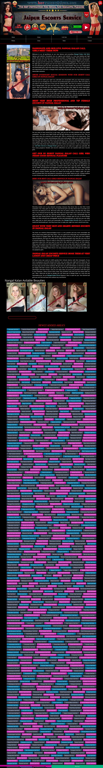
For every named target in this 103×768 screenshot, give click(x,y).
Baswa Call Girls (60, 483)
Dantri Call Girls (59, 734)
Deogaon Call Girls (62, 750)
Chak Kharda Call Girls (13, 626)
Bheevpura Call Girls (13, 543)
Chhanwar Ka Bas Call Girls (61, 676)
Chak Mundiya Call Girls (88, 628)
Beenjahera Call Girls (89, 491)
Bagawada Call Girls (89, 398)
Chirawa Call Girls (48, 694)
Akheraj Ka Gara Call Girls (41, 348)
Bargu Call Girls (39, 448)
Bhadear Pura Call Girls (41, 501)
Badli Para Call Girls (78, 393)
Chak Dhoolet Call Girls (14, 620)
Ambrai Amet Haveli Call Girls (87, 358)
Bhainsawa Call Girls (77, 506)
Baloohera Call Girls (43, 422)
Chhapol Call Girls (29, 678)
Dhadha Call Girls (45, 763)
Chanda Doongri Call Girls (14, 647)
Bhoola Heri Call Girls (13, 557)
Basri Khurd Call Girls (44, 480)
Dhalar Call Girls (80, 763)
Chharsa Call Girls (62, 681)
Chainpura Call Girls (90, 607)
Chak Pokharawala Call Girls (88, 631)
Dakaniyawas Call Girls (14, 723)
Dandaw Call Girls (90, 729)
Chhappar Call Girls (43, 678)
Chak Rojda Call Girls (31, 633)
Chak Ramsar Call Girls (15, 633)
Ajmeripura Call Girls (89, 342)
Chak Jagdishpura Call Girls (34, 623)
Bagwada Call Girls (75, 406)
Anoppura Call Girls (80, 369)
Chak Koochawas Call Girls (60, 626)
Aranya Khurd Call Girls (28, 374)
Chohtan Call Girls (90, 700)
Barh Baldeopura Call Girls (87, 448)
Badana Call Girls (90, 385)
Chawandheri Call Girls (62, 668)
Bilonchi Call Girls (78, 575)
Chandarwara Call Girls (31, 649)
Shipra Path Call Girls (57, 329)
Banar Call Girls (60, 430)
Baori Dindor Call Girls (26, 440)
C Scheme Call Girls (45, 607)
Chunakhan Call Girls (13, 710)
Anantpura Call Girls (65, 366)
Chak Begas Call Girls (39, 612)
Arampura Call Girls (62, 371)
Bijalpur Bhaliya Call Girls (70, 570)
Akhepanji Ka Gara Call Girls (87, 345)
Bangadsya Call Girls (50, 432)
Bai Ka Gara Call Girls (65, 409)
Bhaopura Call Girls (53, 522)
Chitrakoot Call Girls (78, 697)
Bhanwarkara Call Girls (13, 522)
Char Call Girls (12, 657)
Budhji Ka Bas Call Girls (65, 604)
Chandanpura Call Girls (75, 647)
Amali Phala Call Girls (24, 353)
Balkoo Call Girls (60, 419)
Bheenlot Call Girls (80, 541)
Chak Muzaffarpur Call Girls (30, 631)
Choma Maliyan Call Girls (88, 702)
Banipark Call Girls (90, 432)
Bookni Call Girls (22, 588)
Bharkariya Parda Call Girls (44, 525)
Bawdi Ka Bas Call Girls (78, 485)
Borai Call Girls (48, 591)
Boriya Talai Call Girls (75, 594)
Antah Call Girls (91, 369)
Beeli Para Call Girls (13, 491)
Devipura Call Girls (52, 761)
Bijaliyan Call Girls (41, 570)
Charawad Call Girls (26, 660)
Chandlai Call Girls (75, 649)
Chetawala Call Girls (30, 673)
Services (90, 37)
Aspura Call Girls (49, 379)
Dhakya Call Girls (69, 763)
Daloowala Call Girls (13, 726)
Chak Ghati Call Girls (27, 620)
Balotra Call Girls (56, 422)
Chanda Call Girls (89, 644)
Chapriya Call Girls (90, 655)
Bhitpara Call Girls (90, 546)
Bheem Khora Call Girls (88, 538)
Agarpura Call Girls (65, 337)
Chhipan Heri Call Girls (43, 686)
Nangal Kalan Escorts (71, 220)
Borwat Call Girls (36, 599)
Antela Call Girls (12, 371)
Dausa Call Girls (66, 739)
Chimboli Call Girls (26, 694)
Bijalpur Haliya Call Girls (88, 570)
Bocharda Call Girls (45, 583)
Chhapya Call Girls (37, 681)
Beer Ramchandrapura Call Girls (59, 493)
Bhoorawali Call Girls (14, 559)
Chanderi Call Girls (61, 649)
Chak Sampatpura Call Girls (66, 633)
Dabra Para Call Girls (42, 716)
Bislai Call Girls (55, 581)
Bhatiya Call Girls (90, 528)
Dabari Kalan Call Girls (41, 713)
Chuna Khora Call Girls (89, 708)
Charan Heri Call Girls (25, 657)
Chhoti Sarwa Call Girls (89, 689)
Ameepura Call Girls (13, 361)
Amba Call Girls (46, 356)
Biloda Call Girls (67, 575)
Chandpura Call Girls (13, 652)
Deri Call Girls (11, 758)
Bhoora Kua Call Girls (53, 557)
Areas (38, 40)
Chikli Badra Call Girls (52, 692)
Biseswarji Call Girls (90, 578)
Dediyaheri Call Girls (67, 742)
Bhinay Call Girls (39, 546)
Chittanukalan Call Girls (14, 700)
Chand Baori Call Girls (59, 644)
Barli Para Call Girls (13, 467)
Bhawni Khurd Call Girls (89, 536)
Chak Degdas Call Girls (60, 618)
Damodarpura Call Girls (31, 729)
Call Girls (64, 37)
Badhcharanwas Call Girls (87, 390)
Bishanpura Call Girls (27, 581)
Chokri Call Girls (57, 702)
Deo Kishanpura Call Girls (32, 750)
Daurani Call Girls (55, 739)
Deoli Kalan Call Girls (50, 753)
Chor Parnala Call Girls (62, 705)
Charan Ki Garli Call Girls (41, 657)
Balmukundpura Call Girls (27, 422)
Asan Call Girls (57, 377)
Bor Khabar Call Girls (59, 588)
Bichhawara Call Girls (52, 567)
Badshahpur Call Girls (29, 398)
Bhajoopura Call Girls (72, 509)
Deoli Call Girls (38, 753)
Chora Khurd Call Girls (89, 705)
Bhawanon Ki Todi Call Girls (88, 533)
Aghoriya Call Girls (78, 337)
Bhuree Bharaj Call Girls (76, 565)
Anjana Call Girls (42, 369)
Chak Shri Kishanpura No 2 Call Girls (54, 636)
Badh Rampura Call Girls (35, 390)
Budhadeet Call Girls (36, 604)
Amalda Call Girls (12, 353)
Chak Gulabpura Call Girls (72, 620)
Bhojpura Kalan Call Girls (15, 551)
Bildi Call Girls (47, 575)
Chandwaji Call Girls (64, 655)
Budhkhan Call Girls (79, 604)
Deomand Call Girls (44, 755)
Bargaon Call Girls (25, 448)
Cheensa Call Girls (38, 671)
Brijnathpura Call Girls (51, 602)
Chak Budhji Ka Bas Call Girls (87, 612)
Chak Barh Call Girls (13, 612)
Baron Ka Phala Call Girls (15, 472)
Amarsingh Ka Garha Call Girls (16, 356)
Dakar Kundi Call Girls (30, 723)
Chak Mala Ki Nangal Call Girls (52, 628)
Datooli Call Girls (51, 737)
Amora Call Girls (78, 364)
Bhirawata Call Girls (77, 546)
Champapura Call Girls (72, 641)
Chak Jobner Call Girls (88, 623)
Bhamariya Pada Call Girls (88, 512)
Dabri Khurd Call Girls (66, 716)
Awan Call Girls (68, 382)
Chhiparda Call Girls (58, 686)
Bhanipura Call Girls (14, 517)
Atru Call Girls (46, 382)
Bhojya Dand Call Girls (48, 551)
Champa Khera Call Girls (56, 641)
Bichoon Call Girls (65, 567)
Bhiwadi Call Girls (12, 549)
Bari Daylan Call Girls (65, 459)
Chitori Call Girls (66, 697)
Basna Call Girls (51, 477)
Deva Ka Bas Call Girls (77, 758)
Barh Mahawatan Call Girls (52, 453)
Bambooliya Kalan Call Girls (70, 424)
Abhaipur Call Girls (78, 332)
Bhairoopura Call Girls (28, 509)
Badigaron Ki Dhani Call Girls (46, 393)
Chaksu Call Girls (12, 641)
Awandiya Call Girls (80, 382)
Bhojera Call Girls (36, 549)
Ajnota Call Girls (12, 345)
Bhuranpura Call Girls (61, 565)
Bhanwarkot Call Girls (27, 522)
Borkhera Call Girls (13, 596)
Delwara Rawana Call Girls (88, 747)
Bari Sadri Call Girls (13, 461)
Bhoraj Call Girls (52, 562)
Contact (90, 40)
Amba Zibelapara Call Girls (74, 356)
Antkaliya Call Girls (25, 371)
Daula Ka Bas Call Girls (78, 737)
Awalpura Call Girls (57, 382)
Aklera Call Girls (55, 348)
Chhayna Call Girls (75, 684)
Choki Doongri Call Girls (43, 702)
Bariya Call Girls (78, 461)
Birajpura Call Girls (39, 578)
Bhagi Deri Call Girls (42, 504)
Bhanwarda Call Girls (75, 520)
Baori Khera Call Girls (57, 440)
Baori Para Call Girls (89, 440)
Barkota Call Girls (53, 464)
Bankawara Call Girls (76, 435)
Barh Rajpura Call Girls (35, 456)
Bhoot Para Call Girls (89, 559)
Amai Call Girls (91, 350)
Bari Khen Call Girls (78, 459)
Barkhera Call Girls (28, 464)
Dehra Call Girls (35, 747)
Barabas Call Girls (26, 446)
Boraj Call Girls (59, 591)
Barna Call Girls (78, 467)
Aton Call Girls (25, 382)
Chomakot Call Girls (13, 705)
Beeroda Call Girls (26, 496)
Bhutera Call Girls (26, 567)
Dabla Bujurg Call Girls (13, 716)
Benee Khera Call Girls (13, 498)
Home (13, 37)
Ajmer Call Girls (46, 342)
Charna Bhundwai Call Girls (41, 663)
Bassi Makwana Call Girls (30, 483)
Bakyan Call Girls (24, 416)
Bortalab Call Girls (12, 599)
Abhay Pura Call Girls (13, 334)
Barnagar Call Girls (90, 467)
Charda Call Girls (51, 660)
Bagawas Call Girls (13, 401)
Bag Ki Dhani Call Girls (45, 398)
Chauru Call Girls (90, 665)
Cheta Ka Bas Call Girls (14, 673)
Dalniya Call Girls (72, 723)
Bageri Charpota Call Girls (73, 401)
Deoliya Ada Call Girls (13, 755)
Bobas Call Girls (33, 583)
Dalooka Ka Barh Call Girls (87, 723)
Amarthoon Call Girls (33, 356)
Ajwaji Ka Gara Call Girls (27, 345)
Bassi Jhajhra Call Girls (14, 483)
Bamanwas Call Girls (40, 424)
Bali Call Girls (49, 419)
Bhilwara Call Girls (80, 543)
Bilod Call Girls (57, 575)
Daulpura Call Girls (44, 739)
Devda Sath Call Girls (38, 761)
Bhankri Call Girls (73, 517)
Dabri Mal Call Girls (80, 716)
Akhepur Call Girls (12, 348)
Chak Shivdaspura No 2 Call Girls (34, 636)
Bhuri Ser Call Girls (90, 565)
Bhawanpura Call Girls (13, 536)
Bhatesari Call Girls (78, 528)
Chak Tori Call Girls (28, 639)
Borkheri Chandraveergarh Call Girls (42, 596)
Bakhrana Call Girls (78, 414)
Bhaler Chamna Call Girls (14, 512)
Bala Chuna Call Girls (36, 416)
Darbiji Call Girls (80, 734)
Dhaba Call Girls (34, 763)
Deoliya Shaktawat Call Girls (29, 755)
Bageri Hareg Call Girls (89, 401)
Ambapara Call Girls (37, 358)
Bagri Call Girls (23, 406)
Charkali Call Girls (12, 663)
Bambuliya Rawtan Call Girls (62, 427)
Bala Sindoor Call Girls (65, 416)
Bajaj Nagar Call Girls (52, 411)
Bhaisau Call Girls (58, 509)
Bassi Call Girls (57, 480)
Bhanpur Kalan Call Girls (31, 520)
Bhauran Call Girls (27, 533)
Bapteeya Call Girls (46, 443)
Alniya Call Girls (50, 350)
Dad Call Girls (91, 716)
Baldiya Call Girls (25, 419)
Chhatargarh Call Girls (75, 681)
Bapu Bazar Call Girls (60, 443)
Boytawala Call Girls (47, 599)
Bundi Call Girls (34, 607)
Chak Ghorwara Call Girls (41, 620)
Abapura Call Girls (66, 332)
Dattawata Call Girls (64, 737)
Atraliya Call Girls (36, 382)
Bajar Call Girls (64, 411)
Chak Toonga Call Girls (14, 639)
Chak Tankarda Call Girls (89, 636)
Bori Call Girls (11, 594)
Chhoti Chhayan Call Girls (59, 689)
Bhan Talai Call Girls (50, 514)
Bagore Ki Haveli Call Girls (76, 403)
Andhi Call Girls (11, 369)
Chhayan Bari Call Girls (47, 684)
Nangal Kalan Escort (54, 275)
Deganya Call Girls (12, 747)
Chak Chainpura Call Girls (15, 615)
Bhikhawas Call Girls (68, 543)
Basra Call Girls (62, 477)
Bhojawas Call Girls (24, 549)
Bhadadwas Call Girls (26, 501)
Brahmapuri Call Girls (77, 599)
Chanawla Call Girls (29, 644)
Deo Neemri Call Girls (48, 750)
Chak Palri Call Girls (74, 631)
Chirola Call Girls (12, 697)
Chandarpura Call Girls (14, 649)
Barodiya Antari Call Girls (61, 469)
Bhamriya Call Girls (37, 514)
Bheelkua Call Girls (44, 538)
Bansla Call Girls (12, 438)
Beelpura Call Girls (26, 491)
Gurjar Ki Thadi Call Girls (14, 332)
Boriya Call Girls (63, 594)
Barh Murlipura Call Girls (87, 453)
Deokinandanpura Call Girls (25, 753)
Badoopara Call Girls (40, 395)
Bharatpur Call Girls (14, 525)
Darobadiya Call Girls (13, 737)
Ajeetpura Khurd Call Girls (32, 342)
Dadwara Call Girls (79, 718)
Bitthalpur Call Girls (77, 581)
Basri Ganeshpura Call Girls (88, 477)
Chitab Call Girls (55, 697)
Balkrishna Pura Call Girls (74, 419)
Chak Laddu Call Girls (89, 626)
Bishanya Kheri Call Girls (41, 581)
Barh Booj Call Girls (29, 451)
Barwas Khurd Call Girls (77, 475)
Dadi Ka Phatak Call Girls (28, 329)
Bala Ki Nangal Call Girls (51, 416)
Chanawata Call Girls (14, 644)
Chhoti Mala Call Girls (74, 689)
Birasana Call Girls (52, 578)
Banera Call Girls (12, 432)
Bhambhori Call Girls (13, 514)
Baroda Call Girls (23, 469)
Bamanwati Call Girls (54, 424)
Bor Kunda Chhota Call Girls (88, 588)
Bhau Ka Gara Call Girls (14, 533)
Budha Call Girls (24, 604)
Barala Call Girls (55, 446)
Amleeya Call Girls (22, 364)
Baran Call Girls (66, 446)
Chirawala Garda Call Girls (62, 694)
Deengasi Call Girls (24, 745)
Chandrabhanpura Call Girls (43, 652)
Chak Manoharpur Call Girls (71, 628)
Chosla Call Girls (49, 708)
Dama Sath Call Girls (62, 726)
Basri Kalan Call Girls (29, 480)
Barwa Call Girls (76, 472)
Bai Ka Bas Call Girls (51, 409)
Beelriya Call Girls (49, 491)
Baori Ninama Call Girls (74, 440)
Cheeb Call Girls (91, 668)
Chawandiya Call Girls (77, 668)
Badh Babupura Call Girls (52, 387)
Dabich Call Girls (55, 713)
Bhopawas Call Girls (40, 562)
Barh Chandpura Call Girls (43, 451)
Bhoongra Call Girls (26, 557)
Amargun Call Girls (51, 353)
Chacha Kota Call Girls (58, 607)
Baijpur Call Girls (78, 409)
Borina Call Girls (22, 594)
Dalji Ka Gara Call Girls (58, 723)
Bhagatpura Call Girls (28, 504)
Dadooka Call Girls (54, 718)
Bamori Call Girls (48, 430)
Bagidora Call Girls (51, 403)
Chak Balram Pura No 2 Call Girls (71, 610)
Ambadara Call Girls (13, 358)
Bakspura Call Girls (12, 416)
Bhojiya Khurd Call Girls (65, 549)
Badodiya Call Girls (26, 395)
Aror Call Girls (11, 377)
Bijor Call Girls (51, 573)
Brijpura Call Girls (64, 602)
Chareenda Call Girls (64, 660)
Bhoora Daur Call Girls (39, 557)
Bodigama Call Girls (70, 583)
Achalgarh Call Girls (27, 334)
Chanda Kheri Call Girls (29, 647)
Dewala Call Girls (23, 763)
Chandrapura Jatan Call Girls (73, 652)
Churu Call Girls (63, 710)
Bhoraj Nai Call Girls (78, 562)
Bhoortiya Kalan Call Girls (73, 559)
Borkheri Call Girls (25, 596)
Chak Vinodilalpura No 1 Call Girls (45, 639)
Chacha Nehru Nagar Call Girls (75, 607)
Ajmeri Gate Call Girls (74, 342)
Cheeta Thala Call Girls (52, 671)
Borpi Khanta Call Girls (89, 596)
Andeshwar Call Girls (90, 366)
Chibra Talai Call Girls (25, 692)
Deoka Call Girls (12, 753)
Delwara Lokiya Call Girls (72, 747)
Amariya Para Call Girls (65, 353)
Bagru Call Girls (51, 406)
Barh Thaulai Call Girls (88, 456)
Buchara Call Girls (12, 604)
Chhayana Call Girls (62, 684)
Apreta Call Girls (38, 371)
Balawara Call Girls (90, 416)
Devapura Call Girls (25, 761)
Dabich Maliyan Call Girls (88, 713)
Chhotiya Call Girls (12, 692)
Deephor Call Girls (37, 745)
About (38, 37)
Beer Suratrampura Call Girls (77, 493)
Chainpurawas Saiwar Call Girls (37, 610)
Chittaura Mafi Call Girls (48, 700)
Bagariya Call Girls (75, 398)
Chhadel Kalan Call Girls (59, 673)
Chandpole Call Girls (89, 649)
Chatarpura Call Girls (89, 663)
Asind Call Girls (91, 377)
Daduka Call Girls (67, 718)
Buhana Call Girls (23, 607)
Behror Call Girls (72, 496)
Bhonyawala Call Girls (43, 554)
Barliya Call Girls (54, 467)
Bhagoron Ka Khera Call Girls (71, 504)
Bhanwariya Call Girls (89, 520)
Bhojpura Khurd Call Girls (31, 551)
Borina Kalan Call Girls (35, 594)
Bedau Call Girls (44, 488)
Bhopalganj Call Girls (13, 562)
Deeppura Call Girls (51, 745)
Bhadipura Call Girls (67, 501)
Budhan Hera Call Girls (50, 604)
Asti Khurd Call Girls (89, 379)
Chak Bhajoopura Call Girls (55, 612)
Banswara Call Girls (76, 438)
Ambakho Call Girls (25, 358)
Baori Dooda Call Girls (42, 440)
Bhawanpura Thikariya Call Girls (30, 536)
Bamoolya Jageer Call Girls (15, 430)
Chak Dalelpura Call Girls (31, 618)
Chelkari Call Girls (90, 671)
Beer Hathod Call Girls (13, 493)
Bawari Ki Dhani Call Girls (62, 485)
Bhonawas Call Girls (89, 551)
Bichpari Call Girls (78, 567)
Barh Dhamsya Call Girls (73, 451)
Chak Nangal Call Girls (45, 631)
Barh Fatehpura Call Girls (88, 451)
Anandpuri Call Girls (38, 366)
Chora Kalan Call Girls (76, 705)
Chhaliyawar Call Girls (13, 676)
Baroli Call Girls (91, 469)
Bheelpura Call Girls (58, 538)
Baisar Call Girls (26, 411)
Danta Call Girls (58, 731)
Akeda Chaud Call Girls (43, 345)
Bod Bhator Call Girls (57, 583)
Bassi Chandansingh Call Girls (87, 480)
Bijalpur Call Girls (55, 570)
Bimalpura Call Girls (90, 575)
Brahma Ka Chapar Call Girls (62, 599)
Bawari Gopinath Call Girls (28, 485)
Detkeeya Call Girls (34, 758)
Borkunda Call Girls (60, 596)
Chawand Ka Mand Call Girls (45, 668)
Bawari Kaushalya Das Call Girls (45, 485)
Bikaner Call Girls (90, 573)
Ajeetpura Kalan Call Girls (14, 342)
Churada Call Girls (39, 710)
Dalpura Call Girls (37, 726)
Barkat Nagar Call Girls (14, 464)
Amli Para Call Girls (56, 364)
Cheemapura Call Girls (13, 671)
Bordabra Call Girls (80, 591)
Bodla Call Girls (91, 583)
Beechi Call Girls (54, 488)
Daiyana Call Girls (90, 721)
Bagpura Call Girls (90, 403)
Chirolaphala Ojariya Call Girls (40, 697)
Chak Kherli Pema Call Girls (43, 626)
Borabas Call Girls (37, 591)
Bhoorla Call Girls (58, 559)
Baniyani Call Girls (12, 435)
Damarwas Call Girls (75, 726)
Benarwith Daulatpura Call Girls (87, 496)
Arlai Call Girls (52, 374)
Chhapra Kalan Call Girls (71, 678)
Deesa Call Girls (63, 745)
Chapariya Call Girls (77, 655)
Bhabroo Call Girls (90, 498)
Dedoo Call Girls (79, 742)
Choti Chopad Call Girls (73, 329)
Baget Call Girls (26, 403)
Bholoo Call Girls (76, 551)
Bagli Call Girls (62, 403)
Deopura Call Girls (69, 755)
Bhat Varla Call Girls (41, 528)
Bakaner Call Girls (39, 414)
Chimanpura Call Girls (13, 694)
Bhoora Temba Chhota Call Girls (87, 557)
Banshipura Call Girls (89, 435)
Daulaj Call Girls (91, 737)
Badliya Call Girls (13, 395)
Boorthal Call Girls (33, 588)
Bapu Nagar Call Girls (74, 443)
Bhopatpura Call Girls (26, 562)
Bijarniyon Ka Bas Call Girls (15, 573)
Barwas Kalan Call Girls (62, 475)
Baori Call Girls (12, 440)
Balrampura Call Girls (69, 422)
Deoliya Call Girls (91, 753)
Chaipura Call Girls (54, 610)
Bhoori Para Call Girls (44, 559)
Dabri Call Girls (54, 716)
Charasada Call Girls (13, 660)
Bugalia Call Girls (12, 607)
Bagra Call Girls (12, 406)
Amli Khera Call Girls (43, 364)
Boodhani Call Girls (78, 586)
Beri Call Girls (69, 498)
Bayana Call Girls (90, 485)
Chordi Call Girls (24, 708)
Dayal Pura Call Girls (13, 742)
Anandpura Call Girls (25, 366)
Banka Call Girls (35, 435)
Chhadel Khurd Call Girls (75, 673)
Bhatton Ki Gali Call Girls (74, 530)
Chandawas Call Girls (46, 649)
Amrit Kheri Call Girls (90, 364)
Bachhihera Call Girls (76, 385)
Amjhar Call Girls (91, 361)
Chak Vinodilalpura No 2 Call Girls (66, 639)
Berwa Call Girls (79, 498)
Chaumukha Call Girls (62, 665)
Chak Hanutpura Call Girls (88, 620)
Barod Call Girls (12, 469)
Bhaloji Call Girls (45, 512)
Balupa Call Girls (12, 424)
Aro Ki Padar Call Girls (89, 374)
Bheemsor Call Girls (68, 541)
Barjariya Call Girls (90, 461)
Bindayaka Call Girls (26, 578)
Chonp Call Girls (35, 705)
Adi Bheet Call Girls (40, 337)
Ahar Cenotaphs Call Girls (27, 340)
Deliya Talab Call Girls (47, 747)
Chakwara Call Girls (26, 641)
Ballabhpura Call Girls (89, 419)
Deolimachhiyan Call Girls (77, 753)
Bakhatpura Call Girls (65, 414)
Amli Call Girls (32, 364)
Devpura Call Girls (77, 761)
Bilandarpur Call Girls (24, 575)
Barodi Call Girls (35, 469)
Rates (64, 40)
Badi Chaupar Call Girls (30, 393)
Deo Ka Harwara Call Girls (15, 750)
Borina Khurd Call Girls (50, 594)
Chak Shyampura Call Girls (73, 636)
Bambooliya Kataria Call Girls (87, 424)
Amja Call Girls (80, 361)
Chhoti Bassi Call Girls (43, 689)
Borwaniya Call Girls (24, 599)
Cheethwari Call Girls (66, 671)
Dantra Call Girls (48, 734)
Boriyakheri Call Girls (89, 594)
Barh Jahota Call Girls (14, 453)
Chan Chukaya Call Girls (88, 641)
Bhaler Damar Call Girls (31, 512)
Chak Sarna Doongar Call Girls (15, 636)
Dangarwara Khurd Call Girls (15, 731)
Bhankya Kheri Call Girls (88, 517)
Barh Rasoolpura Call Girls (71, 456)
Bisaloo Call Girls (77, 578)
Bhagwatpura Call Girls (28, 506)
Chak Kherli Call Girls (27, 626)
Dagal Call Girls (91, 718)
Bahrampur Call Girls (37, 409)
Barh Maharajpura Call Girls (33, 453)
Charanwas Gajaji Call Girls (88, 657)
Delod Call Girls (60, 747)
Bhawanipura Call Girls (73, 533)
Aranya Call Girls (90, 371)
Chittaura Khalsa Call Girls (31, 700)
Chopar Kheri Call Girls (48, 705)
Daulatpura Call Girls (31, 739)
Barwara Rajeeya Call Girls (47, 475)
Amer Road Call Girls (58, 361)
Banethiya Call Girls (25, 432)
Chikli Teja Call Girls (79, 692)
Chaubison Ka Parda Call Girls (30, 665)
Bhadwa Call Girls (90, 501)
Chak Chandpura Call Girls (87, 615)
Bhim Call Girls (91, 543)
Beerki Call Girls (91, 493)
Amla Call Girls (11, 364)
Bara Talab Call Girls (13, 446)
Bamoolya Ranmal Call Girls (33, 430)
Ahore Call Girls (40, 340)
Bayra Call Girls (12, 488)
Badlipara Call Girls (90, 393)
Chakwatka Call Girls (40, 641)
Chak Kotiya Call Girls (75, 626)
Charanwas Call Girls (71, 657)
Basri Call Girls (73, 477)
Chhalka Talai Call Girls (29, 676)
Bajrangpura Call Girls (13, 414)
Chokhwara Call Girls (27, 702)
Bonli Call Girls (52, 586)
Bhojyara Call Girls (62, 551)
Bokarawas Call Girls (28, 586)
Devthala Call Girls (90, 761)
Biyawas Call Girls (12, 583)
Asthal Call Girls (62, 379)
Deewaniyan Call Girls (76, 745)
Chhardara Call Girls (49, 681)
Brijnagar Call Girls (38, 602)
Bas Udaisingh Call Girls (14, 477)
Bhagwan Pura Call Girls (88, 504)
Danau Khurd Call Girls (76, 729)
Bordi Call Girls (91, 591)
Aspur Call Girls (37, 379)
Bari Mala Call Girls (90, 459)
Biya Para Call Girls (90, 581)
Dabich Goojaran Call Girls (70, 713)
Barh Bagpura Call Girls (71, 448)
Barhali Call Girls (28, 459)
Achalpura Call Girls (40, 334)
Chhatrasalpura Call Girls (30, 684)
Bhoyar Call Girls (12, 565)
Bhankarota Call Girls (43, 517)
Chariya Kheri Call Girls (89, 660)
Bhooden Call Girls (57, 554)
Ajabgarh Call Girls (65, 340)
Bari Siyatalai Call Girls (40, 461)
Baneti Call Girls (38, 432)
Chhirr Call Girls (72, 686)
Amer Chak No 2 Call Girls (43, 361)
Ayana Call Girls (91, 382)
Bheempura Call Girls (55, 541)
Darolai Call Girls (26, 737)
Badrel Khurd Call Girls (72, 395)
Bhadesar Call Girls (54, 501)
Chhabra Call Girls (43, 673)
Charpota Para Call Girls (58, 663)
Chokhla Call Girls (13, 702)
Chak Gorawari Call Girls (57, 620)
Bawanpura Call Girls (13, 485)
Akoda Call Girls (67, 348)
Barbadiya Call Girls (90, 446)
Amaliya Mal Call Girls (38, 353)
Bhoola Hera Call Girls (89, 554)
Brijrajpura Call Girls (77, 602)
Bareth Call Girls (13, 448)
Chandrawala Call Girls (89, 652)
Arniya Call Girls (77, 374)
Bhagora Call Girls (55, 504)
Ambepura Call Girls (62, 358)
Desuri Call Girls (22, 758)
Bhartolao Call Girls (60, 525)
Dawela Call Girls (77, 739)
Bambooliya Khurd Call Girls (15, 427)
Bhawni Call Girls (76, 536)
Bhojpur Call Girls (78, 549)
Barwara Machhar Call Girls (31, 475)
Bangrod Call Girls (64, 432)
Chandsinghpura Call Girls (14, 655)
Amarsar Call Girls (90, 353)
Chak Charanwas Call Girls (15, 618)
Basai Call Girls (28, 477)
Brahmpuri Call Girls (90, 599)
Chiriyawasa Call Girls (77, 694)
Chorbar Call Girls (12, 708)
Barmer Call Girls (66, 467)
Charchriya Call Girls (39, 660)
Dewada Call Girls (12, 763)
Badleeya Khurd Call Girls (63, 393)
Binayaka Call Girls (13, 578)
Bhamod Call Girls (25, 514)
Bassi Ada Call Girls (70, 480)
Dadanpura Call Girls (13, 718)
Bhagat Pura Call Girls (13, 504)
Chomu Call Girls (24, 705)
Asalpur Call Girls (46, 377)
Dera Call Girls (91, 755)
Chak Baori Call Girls (89, 610)
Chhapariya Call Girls (89, 676)
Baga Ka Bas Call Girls (61, 398)
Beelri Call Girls (38, 491)
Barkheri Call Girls (40, 464)
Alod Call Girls (60, 350)
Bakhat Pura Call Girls (51, 414)
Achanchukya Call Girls (54, 334)
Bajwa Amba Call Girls (26, 414)
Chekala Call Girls (78, 671)
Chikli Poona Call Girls (66, 692)
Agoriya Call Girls (90, 337)
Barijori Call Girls (67, 461)
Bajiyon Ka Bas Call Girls (88, 411)
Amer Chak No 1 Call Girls (27, 361)
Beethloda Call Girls (39, 496)
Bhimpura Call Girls (27, 546)
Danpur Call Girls (45, 731)
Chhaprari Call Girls (13, 681)
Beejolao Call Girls (78, 488)
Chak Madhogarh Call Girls (15, 628)
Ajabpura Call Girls (77, 340)
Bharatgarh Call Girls (77, 522)
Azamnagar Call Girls (41, 385)
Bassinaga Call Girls (46, 483)
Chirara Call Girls (37, 694)
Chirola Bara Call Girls (24, 697)
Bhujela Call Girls (49, 565)
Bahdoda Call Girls (13, 409)
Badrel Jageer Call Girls (56, 395)
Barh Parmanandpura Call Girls (17, 456)
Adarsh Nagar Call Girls (14, 337)
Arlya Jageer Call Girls (64, 374)
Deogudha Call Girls (89, 750)
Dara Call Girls (69, 734)
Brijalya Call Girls (26, 602)
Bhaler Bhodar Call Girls (88, 509)
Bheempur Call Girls (42, 541)
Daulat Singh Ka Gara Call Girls (16, 739)
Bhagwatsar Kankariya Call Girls (44, 506)
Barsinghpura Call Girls (61, 472)
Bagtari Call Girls (62, 406)
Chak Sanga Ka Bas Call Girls (86, 633)
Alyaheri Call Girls (80, 350)
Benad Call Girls (43, 329)
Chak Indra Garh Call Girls (15, 623)
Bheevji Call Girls (91, 541)
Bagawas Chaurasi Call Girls (44, 401)
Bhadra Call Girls (79, 501)
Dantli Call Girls (37, 734)
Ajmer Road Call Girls (59, 342)
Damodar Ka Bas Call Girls (15, 729)
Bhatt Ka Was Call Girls (28, 530)
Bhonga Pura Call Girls (29, 554)
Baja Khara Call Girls (38, 411)
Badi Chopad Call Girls (88, 329)
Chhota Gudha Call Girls (28, 689)
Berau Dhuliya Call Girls (43, 498)
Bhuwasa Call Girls (38, 567)
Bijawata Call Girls (29, 573)
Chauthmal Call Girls (13, 668)
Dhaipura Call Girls (57, 763)
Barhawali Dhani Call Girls (41, 459)
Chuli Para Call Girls (75, 708)
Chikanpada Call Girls (38, 692)
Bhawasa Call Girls (46, 536)
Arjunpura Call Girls (42, 374)
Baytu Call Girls (22, 488)
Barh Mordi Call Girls (70, 453)
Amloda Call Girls (67, 364)
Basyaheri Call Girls (73, 483)
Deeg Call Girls (12, 745)
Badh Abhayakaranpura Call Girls (32, 387)
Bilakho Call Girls (12, 575)
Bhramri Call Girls (23, 565)
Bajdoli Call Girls (75, 411)
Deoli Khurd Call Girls (63, 753)
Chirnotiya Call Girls (90, 694)
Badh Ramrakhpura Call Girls (54, 390)
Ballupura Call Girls (13, 422)
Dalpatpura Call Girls (25, 726)
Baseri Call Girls (39, 477)
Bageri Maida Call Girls (14, 403)
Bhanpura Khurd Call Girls (60, 520)
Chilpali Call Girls (91, 692)
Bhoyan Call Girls (90, 562)
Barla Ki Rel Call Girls (66, 464)
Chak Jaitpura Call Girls (72, 623)
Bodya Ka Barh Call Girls (14, 586)
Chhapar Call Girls (76, 676)
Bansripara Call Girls (50, 438)
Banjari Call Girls (24, 435)
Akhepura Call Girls (26, 348)
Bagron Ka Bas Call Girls (37, 406)
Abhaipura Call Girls (90, 332)
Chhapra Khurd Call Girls (88, 678)
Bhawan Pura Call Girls (40, 533)
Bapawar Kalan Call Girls (14, 443)
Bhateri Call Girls (65, 528)
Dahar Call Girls (50, 721)
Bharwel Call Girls (73, 525)
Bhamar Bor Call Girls (58, 512)
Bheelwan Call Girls (73, 538)
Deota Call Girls (81, 755)
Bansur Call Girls (63, 438)
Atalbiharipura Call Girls (14, 382)
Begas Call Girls (51, 496)
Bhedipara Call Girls (14, 538)
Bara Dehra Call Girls (89, 443)
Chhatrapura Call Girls (14, 684)
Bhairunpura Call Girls (43, 509)
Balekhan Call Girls (37, 419)
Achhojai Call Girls (67, 334)
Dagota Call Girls (39, 721)
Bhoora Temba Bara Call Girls (68, 557)
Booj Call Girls (11, 588)
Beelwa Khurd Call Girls (63, 491)
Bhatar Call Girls (54, 528)
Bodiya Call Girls (81, 583)
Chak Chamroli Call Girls (32, 615)
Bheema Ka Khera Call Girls (15, 541)
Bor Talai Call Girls (12, 591)
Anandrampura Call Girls (51, 366)
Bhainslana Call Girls (90, 506)
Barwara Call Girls (89, 472)
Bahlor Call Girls (25, 409)
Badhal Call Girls (71, 390)
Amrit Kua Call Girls (13, 366)
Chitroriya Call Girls (90, 697)
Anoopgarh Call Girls (67, 369)
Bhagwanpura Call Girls (14, 506)
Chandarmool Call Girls (89, 647)
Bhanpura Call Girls (46, 520)
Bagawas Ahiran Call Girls (27, 401)
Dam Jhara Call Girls (49, 726)
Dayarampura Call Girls (53, 742)
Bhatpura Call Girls (13, 530)
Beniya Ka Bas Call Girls (28, 498)
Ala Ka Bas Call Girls (13, 350)
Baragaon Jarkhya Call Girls (41, 446)
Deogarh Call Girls (75, 750)
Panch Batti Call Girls (41, 332)
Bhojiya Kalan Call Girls (50, 549)
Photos (13, 40)
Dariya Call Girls (91, 734)
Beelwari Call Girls (76, 491)
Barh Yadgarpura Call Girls (14, 459)
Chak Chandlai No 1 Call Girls (50, 615)
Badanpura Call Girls (14, 387)
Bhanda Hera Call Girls (63, 514)
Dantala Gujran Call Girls (71, 731)
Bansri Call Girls (24, 438)
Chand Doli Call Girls (75, 644)
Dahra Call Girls (79, 721)
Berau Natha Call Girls (57, 498)
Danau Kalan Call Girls (61, 729)
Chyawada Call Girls (75, 710)
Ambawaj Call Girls (50, 358)
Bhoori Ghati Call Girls (28, 559)
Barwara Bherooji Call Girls (14, 475)
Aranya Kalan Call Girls (14, 374)
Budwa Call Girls (91, 604)
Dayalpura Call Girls (26, 742)
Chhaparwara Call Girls (14, 678)
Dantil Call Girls (27, 734)
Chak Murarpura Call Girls (14, 631)
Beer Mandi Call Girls (27, 493)
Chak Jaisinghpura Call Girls (53, 623)
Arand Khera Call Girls (76, 371)
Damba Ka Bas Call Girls (89, 726)
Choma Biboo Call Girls (71, 702)
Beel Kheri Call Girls (90, 488)
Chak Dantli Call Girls (45, 618)
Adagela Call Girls (90, 334)
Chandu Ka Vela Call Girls (31, 655)
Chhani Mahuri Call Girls (44, 676)
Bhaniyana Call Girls (28, 517)
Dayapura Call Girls (39, 742)
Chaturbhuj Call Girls (13, 665)
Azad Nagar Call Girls (26, 385)
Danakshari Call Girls (46, 729)
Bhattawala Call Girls (44, 530)
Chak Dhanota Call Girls (89, 618)
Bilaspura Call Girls (37, 575)
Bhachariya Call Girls (13, 501)
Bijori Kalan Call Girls (64, 573)
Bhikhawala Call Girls (55, 543)
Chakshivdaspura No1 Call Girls (87, 639)
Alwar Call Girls (70, 350)
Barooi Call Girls (46, 472)
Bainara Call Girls (90, 409)
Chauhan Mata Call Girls (47, 665)
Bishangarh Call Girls (13, 581)
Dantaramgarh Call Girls (14, 734)
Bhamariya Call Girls (72, 512)
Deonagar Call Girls (57, 755)
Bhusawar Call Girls (13, 567)
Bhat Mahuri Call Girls (27, 528)
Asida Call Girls (80, 377)
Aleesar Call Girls (39, 350)
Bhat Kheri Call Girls (13, 528)
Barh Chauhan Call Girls (58, 451)
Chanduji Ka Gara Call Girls (48, 655)
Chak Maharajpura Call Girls (33, 628)
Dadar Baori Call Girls (27, 718)
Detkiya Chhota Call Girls (62, 758)
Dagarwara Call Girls (26, 721)
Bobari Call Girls (23, 583)
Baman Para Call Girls (25, 424)
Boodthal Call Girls (90, 586)
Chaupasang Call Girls (77, 665)
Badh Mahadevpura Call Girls (16, 390)
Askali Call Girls (12, 379)
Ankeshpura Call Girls (54, 369)
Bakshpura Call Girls (90, 414)
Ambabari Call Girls (90, 356)
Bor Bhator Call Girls (46, 588)
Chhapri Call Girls (25, 681)
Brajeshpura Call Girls (13, 602)
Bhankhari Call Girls (59, 517)
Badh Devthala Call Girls (88, 387)
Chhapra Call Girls (56, 678)
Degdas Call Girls (24, 747)
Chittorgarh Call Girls (76, 700)
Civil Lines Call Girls (14, 713)
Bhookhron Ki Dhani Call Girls (72, 554)
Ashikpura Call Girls (69, 377)
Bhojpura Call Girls (90, 549)
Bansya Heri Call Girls (89, 438)
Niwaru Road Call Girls (28, 332)
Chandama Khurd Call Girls (60, 647)
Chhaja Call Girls (90, 673)
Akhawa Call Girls (71, 345)
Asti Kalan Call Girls (75, 379)
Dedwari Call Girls (90, 742)
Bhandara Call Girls (77, 514)
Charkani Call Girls (25, 663)
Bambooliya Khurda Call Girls (32, 427)
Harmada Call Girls (13, 329)
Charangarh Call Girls (56, 657)
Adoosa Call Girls (52, 337)
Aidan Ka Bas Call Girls (53, 340)
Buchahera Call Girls (90, 602)
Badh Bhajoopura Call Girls (70, 387)
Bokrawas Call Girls (41, 586)
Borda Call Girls (69, 591)
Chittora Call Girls (62, 700)
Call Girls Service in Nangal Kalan (46, 146)
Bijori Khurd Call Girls (77, 573)
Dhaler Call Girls (91, 763)
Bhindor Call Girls (51, 546)
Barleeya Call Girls (79, 464)
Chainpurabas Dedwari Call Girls (16, 610)
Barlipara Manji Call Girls (40, 467)
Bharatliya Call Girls (90, 522)
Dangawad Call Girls (32, 731)
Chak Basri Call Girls (26, 612)
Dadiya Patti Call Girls (41, 718)
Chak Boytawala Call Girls (70, 612)
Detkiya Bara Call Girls (47, 758)
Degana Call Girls (90, 745)
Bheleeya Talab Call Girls (27, 543)
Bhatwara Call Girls (89, 530)
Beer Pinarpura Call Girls (41, 493)
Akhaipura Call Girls (58, 345)
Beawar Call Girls (32, 488)
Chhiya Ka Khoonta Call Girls (87, 686)
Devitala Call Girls (64, 761)
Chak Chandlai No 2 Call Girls (69, 615)
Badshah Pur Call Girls (14, 398)
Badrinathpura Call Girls (88, 395)
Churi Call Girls (52, 710)
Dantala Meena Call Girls (88, 731)
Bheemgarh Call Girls (29, 541)
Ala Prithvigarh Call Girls (27, 350)
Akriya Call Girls (91, 348)
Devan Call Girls (12, 761)
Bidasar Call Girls (90, 567)
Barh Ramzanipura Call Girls (53, 456)
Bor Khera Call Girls (73, 588)
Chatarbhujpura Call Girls (74, 663)
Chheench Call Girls (89, 684)
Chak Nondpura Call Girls (59, 631)
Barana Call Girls (77, 446)
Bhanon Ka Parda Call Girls (15, 520)
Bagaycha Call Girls (59, 401)
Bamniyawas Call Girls (77, 427)
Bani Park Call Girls (77, 432)
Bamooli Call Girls (90, 427)
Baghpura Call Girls (38, 403)
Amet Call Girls (70, 361)
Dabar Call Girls (27, 713)
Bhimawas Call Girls (13, 546)
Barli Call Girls (91, 464)
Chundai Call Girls (27, 710)
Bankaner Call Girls (63, 435)
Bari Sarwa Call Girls (26, 461)
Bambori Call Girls (47, 427)
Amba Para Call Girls (58, 356)
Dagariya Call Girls (13, 721)
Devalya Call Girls (90, 758)
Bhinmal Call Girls (64, 546)
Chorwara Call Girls (37, 708)
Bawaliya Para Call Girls (88, 483)
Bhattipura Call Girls (58, 530)
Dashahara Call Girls (39, 737)
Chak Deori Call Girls (74, 618)
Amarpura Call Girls (78, 353)
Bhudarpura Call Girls (36, 565)
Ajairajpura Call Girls (90, 340)
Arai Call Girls (49, 371)
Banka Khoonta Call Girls (48, 435)
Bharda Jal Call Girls (28, 525)
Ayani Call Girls (12, 385)
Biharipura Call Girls (27, 570)
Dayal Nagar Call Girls (89, 739)
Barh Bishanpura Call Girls (14, 451)
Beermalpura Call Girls (13, 496)
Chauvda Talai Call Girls (28, 668)
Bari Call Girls (53, 459)
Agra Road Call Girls (13, 340)
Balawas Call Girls (12, 419)
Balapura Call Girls (78, 416)
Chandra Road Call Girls (27, 652)
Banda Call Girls (72, 430)
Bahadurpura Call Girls (89, 406)
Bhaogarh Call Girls (41, 522)
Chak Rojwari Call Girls (48, 633)
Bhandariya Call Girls (90, 514)
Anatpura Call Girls (77, 366)
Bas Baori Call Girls (90, 475)
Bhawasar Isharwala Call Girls (61, 536)
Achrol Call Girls (79, 334)
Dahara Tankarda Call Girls (64, 721)
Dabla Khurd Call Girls (28, 716)
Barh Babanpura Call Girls (53, 448)
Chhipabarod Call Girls (28, 686)
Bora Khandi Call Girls (25, 591)
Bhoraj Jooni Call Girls (64, 562)
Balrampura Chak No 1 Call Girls (86, 422)
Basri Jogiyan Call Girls (14, 480)
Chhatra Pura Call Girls (89, 681)
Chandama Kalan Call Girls (44, 647)
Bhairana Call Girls (13, 509)
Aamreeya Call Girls (54, 332)
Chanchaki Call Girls (44, 644)
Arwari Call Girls (34, 377)
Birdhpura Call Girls (65, 578)
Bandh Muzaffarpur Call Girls (87, 430)
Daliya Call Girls (44, 723)
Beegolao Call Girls (66, 488)
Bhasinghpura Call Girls (88, 525)
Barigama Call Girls (54, 461)
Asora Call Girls (25, 379)
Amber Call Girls (74, 358)
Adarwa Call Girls (27, 337)
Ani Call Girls (32, 369)
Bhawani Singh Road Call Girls (56, 533)
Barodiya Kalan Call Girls (77, 469)
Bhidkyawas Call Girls (41, 543)
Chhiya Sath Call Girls (13, 689)
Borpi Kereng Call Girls (74, 596)
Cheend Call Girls (26, 671)
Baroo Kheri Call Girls (32, 472)
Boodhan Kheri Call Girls (65, 586)
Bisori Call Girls (65, 581)
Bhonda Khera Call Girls (14, 554)
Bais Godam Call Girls (13, 411)
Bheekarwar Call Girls (28, 538)
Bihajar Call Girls (13, 570)
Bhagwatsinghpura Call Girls (62, 506)
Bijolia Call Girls (41, 573)
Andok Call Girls (22, 369)
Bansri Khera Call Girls (36, 438)
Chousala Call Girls (62, 708)
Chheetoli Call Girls (13, 686)
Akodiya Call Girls (78, 348)
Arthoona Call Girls (23, 377)
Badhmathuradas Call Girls (15, 393)
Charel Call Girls (76, 660)
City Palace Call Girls (89, 710)
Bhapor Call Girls (65, 522)
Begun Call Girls (61, 496)
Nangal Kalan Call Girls (82, 54)
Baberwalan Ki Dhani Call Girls (58, 385)
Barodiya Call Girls (47, 469)
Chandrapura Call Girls (58, 652)
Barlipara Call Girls (26, 467)
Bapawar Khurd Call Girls (31, 443)
